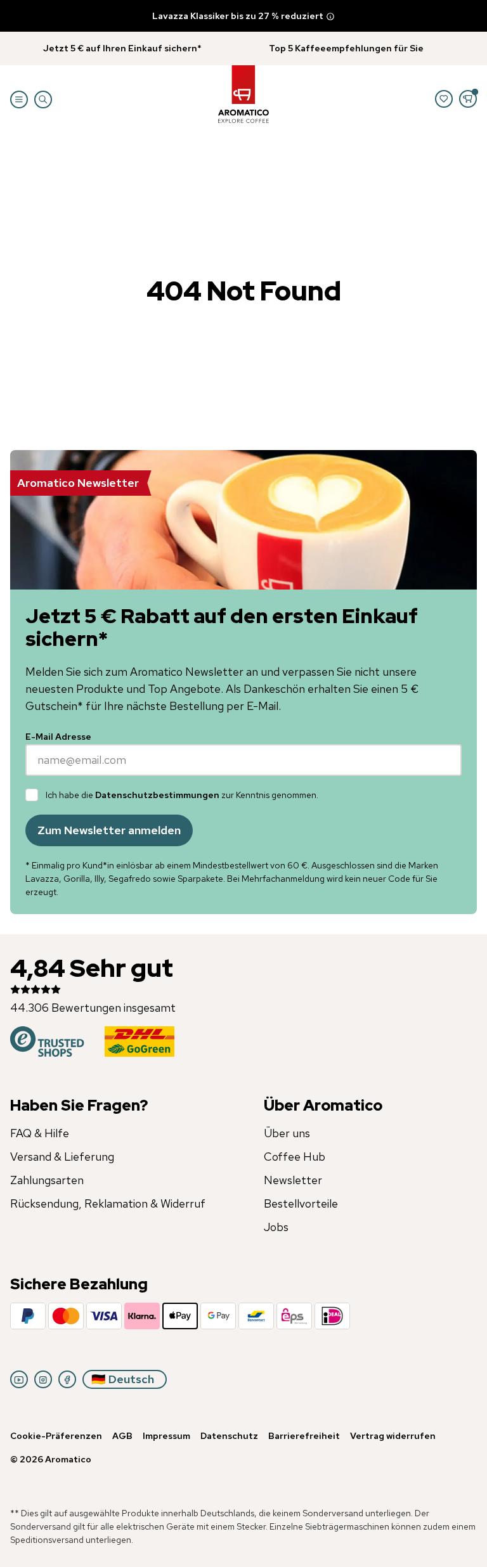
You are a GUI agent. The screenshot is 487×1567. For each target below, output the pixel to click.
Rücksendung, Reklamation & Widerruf (107, 1203)
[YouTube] (19, 1379)
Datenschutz (229, 1435)
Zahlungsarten (47, 1180)
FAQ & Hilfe (39, 1133)
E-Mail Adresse (58, 736)
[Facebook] (67, 1379)
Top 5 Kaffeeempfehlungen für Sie (346, 48)
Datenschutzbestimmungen (157, 795)
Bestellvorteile (301, 1203)
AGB (122, 1435)
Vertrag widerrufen (393, 1435)
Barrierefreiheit (304, 1435)
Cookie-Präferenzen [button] (56, 1435)
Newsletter (293, 1180)
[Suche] (43, 99)
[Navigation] (19, 99)
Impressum (166, 1435)
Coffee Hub (294, 1156)
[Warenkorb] (468, 99)
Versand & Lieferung (62, 1156)
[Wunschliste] (444, 99)
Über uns (287, 1133)
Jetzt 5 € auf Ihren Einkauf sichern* (122, 48)
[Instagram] (43, 1379)
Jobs (276, 1227)
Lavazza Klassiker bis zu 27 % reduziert (237, 16)
